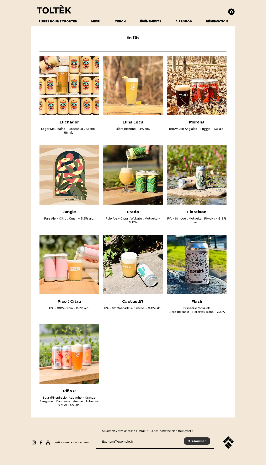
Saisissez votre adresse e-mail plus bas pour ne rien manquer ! (147, 430)
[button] (231, 12)
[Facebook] (40, 442)
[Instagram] (33, 442)
